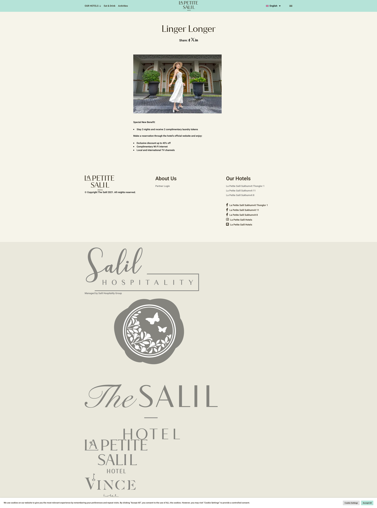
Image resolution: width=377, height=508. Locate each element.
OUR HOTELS (92, 6)
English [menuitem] (273, 6)
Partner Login (162, 186)
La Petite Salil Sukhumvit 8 (240, 195)
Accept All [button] (367, 503)
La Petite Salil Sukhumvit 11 (241, 190)
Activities (123, 6)
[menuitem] (273, 6)
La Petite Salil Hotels (241, 220)
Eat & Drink (109, 6)
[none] (273, 6)
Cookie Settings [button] (351, 503)
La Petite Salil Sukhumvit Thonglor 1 (245, 186)
